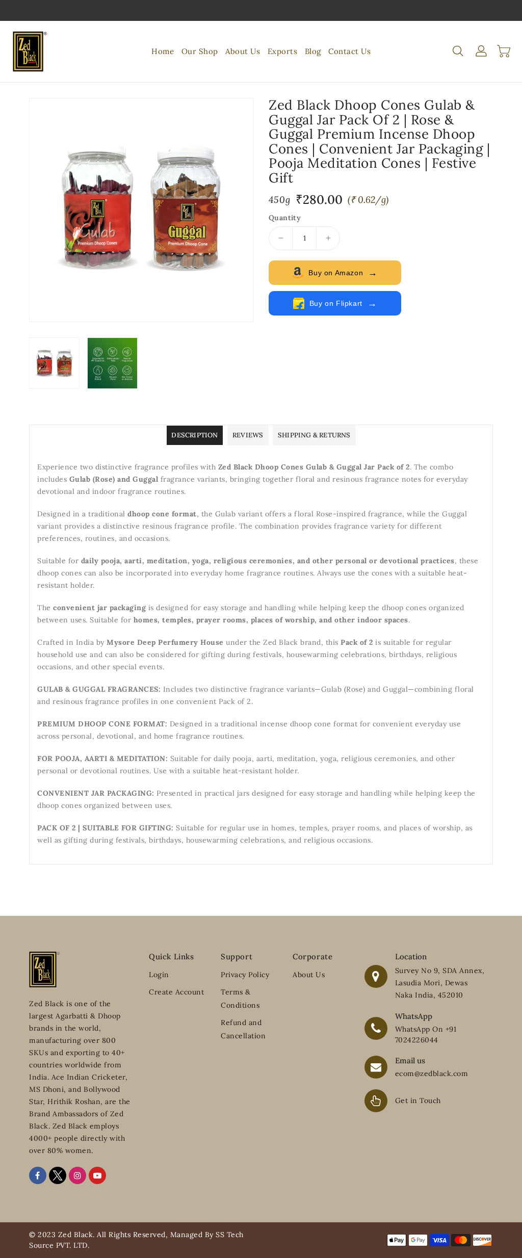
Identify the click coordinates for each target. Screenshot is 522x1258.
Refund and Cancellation (243, 1029)
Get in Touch (418, 1100)
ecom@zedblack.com (431, 1073)
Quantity (285, 217)
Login (159, 974)
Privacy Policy (245, 974)
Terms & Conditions (240, 998)
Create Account (176, 992)
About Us (309, 974)
